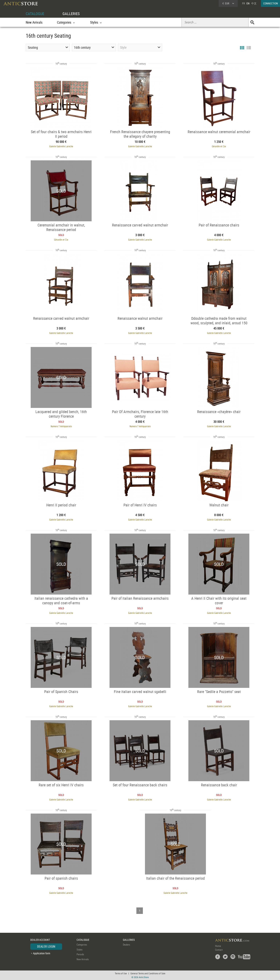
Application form (41, 953)
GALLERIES (71, 13)
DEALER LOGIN (46, 946)
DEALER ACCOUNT (40, 940)
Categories (82, 944)
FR (243, 3)
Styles (79, 949)
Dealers (126, 944)
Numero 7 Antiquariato (61, 426)
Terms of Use (121, 973)
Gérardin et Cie (219, 146)
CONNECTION (270, 3)
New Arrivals (34, 22)
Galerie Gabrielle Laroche (61, 146)
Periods (80, 954)
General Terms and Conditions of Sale (147, 973)
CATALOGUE (35, 13)
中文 (254, 3)
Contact (219, 949)
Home (218, 946)
